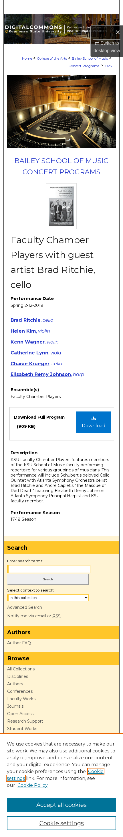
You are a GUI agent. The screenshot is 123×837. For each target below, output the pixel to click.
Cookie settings (61, 823)
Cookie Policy (32, 785)
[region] (61, 785)
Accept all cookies (61, 804)
